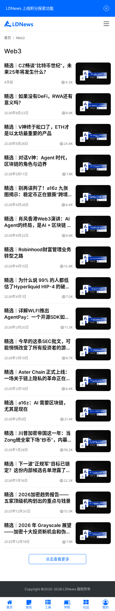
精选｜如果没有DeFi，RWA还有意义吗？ (38, 100)
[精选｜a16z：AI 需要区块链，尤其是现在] (93, 411)
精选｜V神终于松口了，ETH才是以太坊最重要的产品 (36, 130)
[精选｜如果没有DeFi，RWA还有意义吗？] (93, 104)
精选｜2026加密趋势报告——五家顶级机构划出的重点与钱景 (37, 498)
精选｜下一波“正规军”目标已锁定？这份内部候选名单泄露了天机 (37, 467)
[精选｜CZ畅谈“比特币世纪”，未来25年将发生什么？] (93, 74)
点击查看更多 (57, 559)
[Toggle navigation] (106, 24)
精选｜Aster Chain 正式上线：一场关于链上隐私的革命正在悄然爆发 (37, 375)
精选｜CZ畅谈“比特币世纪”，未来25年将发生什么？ (38, 69)
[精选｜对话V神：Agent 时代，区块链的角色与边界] (93, 166)
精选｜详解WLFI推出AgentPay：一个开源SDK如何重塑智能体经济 (37, 314)
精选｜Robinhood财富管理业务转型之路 (37, 253)
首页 (7, 38)
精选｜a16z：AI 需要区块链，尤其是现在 (36, 406)
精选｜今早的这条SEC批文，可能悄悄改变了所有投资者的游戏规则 (37, 345)
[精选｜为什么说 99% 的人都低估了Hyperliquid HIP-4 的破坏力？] (93, 288)
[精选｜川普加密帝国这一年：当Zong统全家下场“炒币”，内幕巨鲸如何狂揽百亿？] (93, 441)
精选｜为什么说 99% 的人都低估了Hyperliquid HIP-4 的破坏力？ (37, 283)
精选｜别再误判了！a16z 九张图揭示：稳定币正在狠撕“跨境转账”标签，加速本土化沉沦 (38, 191)
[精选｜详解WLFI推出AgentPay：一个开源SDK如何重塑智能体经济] (93, 319)
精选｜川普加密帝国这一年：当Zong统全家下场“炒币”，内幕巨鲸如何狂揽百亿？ (38, 436)
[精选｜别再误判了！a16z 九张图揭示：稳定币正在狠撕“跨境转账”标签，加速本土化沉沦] (93, 196)
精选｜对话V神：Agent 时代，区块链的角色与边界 (37, 161)
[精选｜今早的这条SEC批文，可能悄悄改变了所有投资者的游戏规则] (93, 349)
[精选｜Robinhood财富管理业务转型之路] (93, 257)
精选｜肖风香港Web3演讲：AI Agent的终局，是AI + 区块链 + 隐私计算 (37, 222)
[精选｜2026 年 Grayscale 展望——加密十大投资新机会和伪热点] (93, 533)
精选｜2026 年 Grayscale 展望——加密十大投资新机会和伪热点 (37, 529)
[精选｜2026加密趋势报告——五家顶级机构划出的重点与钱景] (93, 503)
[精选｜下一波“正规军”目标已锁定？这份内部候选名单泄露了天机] (93, 472)
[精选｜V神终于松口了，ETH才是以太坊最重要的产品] (93, 135)
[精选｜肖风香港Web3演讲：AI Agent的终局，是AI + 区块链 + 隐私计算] (93, 227)
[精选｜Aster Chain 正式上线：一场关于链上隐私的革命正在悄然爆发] (93, 380)
